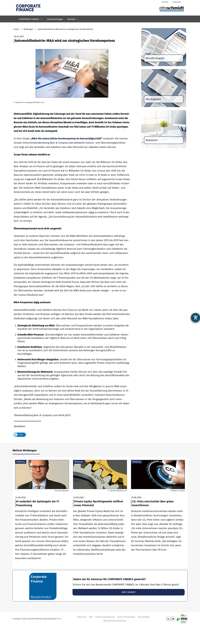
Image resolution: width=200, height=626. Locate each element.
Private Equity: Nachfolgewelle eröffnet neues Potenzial (100, 513)
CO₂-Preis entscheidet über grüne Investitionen (158, 513)
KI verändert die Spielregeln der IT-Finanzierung (42, 513)
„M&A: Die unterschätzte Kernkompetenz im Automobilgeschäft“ (66, 138)
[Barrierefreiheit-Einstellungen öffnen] (195, 317)
